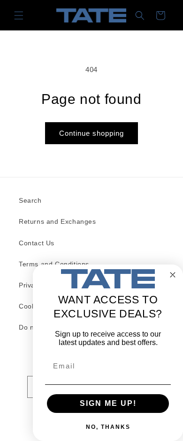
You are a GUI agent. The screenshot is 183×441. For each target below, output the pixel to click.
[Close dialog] (172, 274)
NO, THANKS (108, 427)
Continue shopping (91, 133)
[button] (18, 15)
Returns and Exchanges (57, 221)
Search (30, 200)
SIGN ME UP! (108, 403)
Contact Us (36, 243)
